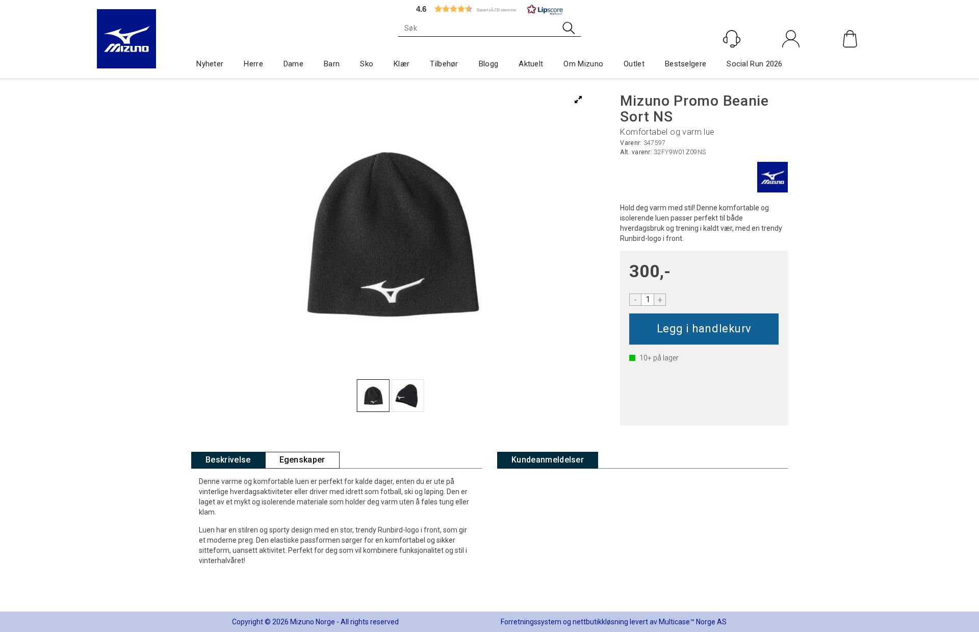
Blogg (489, 63)
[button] (489, 9)
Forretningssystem (531, 622)
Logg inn (791, 60)
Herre (253, 63)
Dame (293, 63)
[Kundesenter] (731, 38)
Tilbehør (444, 63)
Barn (332, 63)
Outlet (634, 63)
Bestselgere (685, 63)
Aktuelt (531, 63)
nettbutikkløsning (600, 622)
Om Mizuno (583, 63)
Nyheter (209, 63)
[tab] (228, 460)
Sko (366, 63)
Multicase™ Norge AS (693, 622)
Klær (401, 63)
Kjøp (704, 329)
